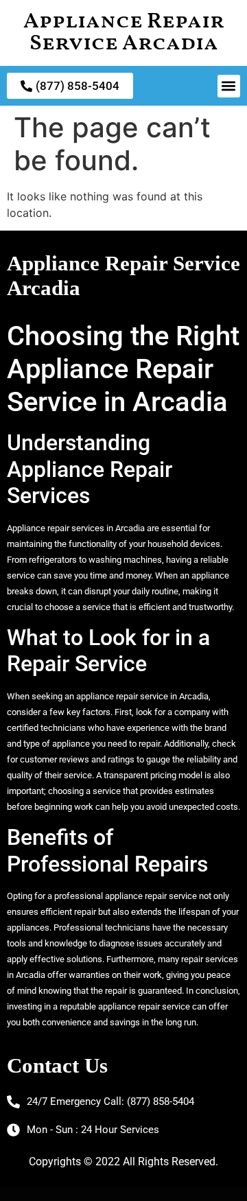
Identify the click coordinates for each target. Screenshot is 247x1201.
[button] (228, 86)
